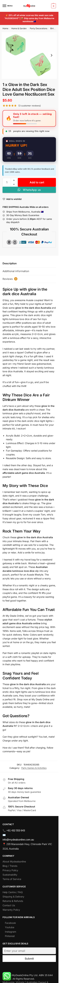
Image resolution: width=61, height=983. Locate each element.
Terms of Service (12, 879)
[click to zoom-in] (29, 55)
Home (5, 28)
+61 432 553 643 (15, 830)
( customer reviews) (29, 106)
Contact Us (9, 905)
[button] (53, 6)
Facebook (10, 922)
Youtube (9, 927)
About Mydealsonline (15, 861)
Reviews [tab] (9, 278)
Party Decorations (38, 28)
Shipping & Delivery (13, 896)
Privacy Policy (10, 870)
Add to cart (37, 182)
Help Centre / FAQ (13, 892)
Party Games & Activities (34, 768)
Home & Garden (19, 28)
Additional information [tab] (16, 271)
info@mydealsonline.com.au (18, 839)
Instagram (10, 931)
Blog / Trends (10, 865)
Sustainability (10, 874)
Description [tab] (10, 263)
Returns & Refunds (13, 901)
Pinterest (10, 936)
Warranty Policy (11, 909)
